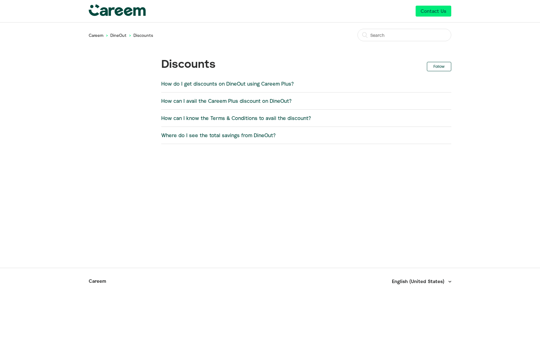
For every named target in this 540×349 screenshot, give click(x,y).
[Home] (117, 14)
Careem (96, 35)
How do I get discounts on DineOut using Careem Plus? (227, 84)
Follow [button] (439, 66)
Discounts (143, 35)
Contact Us (433, 11)
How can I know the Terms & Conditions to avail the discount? (236, 118)
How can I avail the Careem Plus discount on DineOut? (226, 101)
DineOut (118, 35)
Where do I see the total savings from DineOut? (218, 135)
